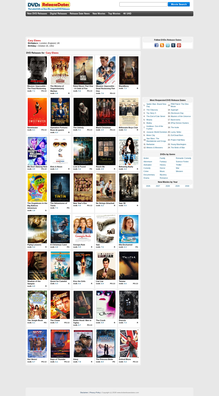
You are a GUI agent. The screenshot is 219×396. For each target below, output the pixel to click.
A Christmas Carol (58, 245)
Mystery (163, 175)
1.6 (34, 210)
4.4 (125, 169)
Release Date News (80, 13)
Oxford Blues (125, 359)
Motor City (150, 135)
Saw (98, 245)
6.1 (34, 130)
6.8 (56, 93)
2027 (158, 186)
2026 (148, 186)
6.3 (56, 132)
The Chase (55, 320)
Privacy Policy (95, 392)
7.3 (125, 88)
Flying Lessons (34, 245)
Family (162, 158)
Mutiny (149, 123)
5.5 (125, 205)
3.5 (102, 130)
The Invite (175, 127)
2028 (168, 186)
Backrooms (175, 120)
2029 (177, 186)
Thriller (179, 165)
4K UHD (127, 13)
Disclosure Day (177, 113)
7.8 (79, 362)
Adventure (148, 162)
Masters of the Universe (181, 116)
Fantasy (163, 162)
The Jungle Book (35, 320)
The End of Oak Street (155, 116)
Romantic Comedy (183, 158)
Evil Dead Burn (177, 135)
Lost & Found (79, 167)
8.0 (102, 362)
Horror (162, 168)
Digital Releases (58, 13)
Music (162, 171)
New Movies (99, 13)
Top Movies (114, 13)
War (177, 168)
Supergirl (174, 110)
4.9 (34, 169)
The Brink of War (178, 148)
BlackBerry (124, 86)
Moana (149, 120)
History (163, 165)
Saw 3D (122, 203)
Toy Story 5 (151, 113)
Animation (148, 165)
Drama (146, 178)
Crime (146, 171)
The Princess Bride (104, 359)
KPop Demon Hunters (180, 123)
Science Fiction (182, 162)
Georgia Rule (79, 245)
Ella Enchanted (125, 245)
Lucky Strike (176, 132)
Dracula (122, 320)
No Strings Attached (105, 203)
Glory (75, 359)
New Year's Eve (80, 203)
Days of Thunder (57, 359)
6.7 (79, 325)
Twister (122, 281)
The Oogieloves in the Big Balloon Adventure (37, 205)
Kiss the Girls (79, 281)
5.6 (79, 91)
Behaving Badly (126, 167)
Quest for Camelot (58, 281)
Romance (164, 178)
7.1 (34, 91)
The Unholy (78, 128)
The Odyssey (152, 110)
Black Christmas (103, 128)
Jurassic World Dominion (156, 132)
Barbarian (150, 144)
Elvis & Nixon (56, 167)
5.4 (34, 247)
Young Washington (178, 144)
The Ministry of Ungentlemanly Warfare (57, 88)
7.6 (102, 93)
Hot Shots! (32, 359)
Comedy (147, 168)
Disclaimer (84, 392)
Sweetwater (32, 128)
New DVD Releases (37, 13)
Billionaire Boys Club (128, 128)
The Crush (100, 320)
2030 (187, 186)
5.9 (79, 247)
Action (146, 158)
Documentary (149, 175)
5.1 (79, 130)
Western (179, 171)
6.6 (79, 283)
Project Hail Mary (178, 140)
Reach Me (100, 167)
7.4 (125, 323)
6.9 (34, 286)
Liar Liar (99, 281)
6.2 (102, 205)
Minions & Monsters (154, 148)
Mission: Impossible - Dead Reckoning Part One (105, 88)
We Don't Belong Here (37, 167)
